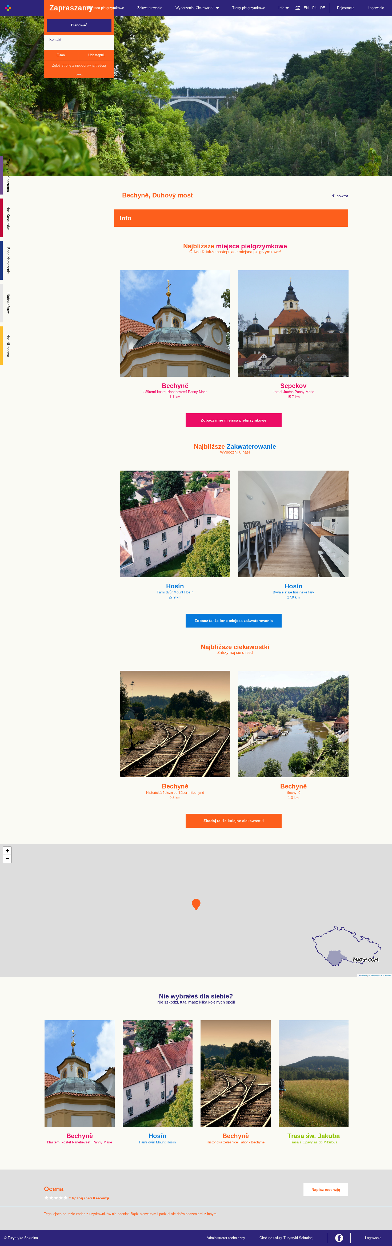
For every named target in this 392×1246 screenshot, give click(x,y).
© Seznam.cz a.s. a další (380, 975)
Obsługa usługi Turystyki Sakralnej (286, 1238)
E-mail (61, 55)
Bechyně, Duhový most (157, 195)
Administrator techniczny (226, 1238)
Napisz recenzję (325, 1189)
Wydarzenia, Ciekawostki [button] (195, 8)
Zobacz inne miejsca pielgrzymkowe (233, 420)
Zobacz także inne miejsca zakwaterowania (234, 620)
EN (306, 8)
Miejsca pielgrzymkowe (106, 8)
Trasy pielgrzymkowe (248, 8)
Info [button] (281, 8)
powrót (341, 196)
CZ (297, 8)
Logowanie (376, 8)
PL (314, 8)
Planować (79, 25)
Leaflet (364, 975)
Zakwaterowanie (149, 8)
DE (322, 8)
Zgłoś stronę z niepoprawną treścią (79, 65)
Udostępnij (96, 55)
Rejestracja (345, 8)
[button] (196, 905)
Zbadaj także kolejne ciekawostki (233, 821)
